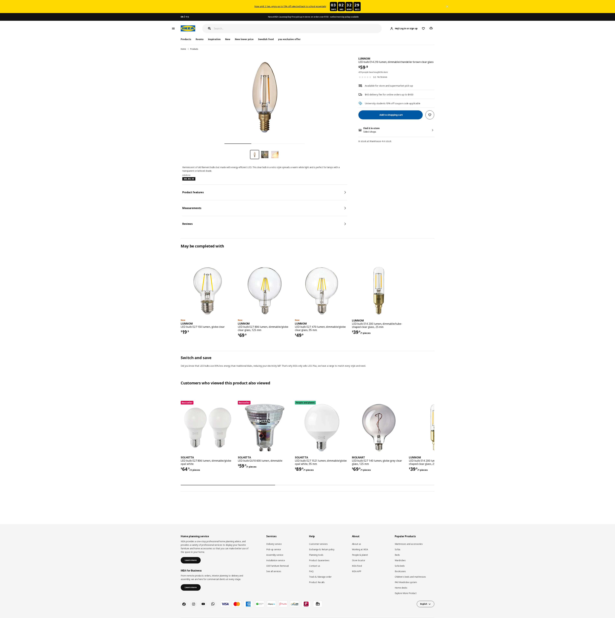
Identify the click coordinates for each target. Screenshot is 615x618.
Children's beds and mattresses (410, 576)
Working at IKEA (360, 549)
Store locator (358, 560)
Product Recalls (316, 582)
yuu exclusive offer (289, 39)
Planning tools (316, 554)
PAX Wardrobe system (406, 582)
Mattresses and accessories (409, 543)
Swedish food (266, 39)
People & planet (360, 554)
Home (183, 49)
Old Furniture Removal (277, 565)
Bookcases (400, 571)
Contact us (314, 565)
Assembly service (274, 554)
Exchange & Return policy (321, 549)
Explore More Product (406, 593)
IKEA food (357, 565)
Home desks (401, 587)
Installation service (275, 560)
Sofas (397, 549)
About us (356, 543)
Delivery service (274, 543)
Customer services (318, 543)
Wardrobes (400, 560)
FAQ (311, 571)
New (227, 39)
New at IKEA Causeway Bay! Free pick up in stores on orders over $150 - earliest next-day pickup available (313, 16)
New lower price (244, 39)
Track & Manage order (320, 576)
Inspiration (214, 39)
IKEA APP (356, 571)
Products (194, 49)
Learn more (191, 560)
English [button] (423, 604)
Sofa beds (400, 565)
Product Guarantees (319, 560)
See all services (273, 571)
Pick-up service (273, 549)
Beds (397, 554)
